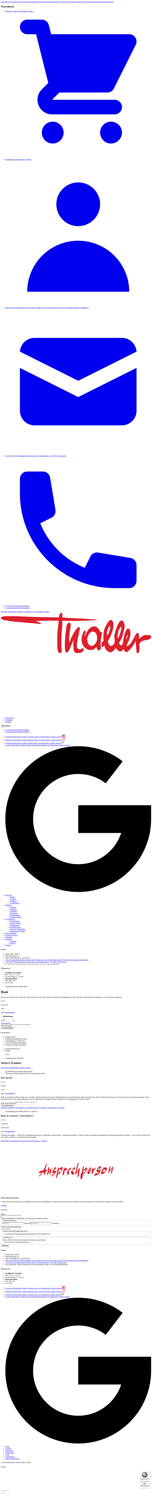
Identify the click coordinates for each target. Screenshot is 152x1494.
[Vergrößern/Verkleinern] (2, 1490)
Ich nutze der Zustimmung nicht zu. (17, 1242)
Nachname (55, 1223)
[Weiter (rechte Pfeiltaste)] (4, 1492)
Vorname (27, 1223)
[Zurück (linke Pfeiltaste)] (2, 1492)
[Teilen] (6, 1490)
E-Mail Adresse (11, 1227)
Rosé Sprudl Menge (8, 1103)
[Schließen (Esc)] (8, 1490)
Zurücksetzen (5, 1023)
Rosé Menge (5, 1025)
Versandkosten (10, 1012)
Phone (3, 1214)
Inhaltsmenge (8, 1016)
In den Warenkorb (7, 1028)
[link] (12, 2)
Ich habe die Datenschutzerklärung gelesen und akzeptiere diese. (28, 1234)
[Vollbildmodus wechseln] (4, 1490)
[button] (6, 726)
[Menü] (148, 1472)
